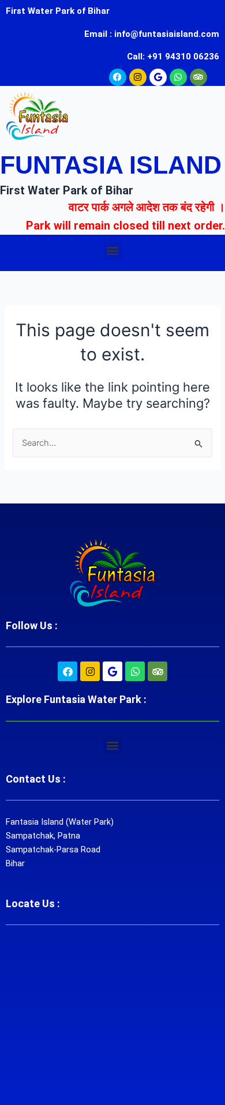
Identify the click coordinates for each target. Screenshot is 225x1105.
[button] (112, 250)
